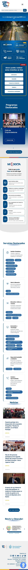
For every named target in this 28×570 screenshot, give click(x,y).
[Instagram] (11, 556)
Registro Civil (10, 260)
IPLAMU (9, 395)
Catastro (14, 87)
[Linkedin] (25, 556)
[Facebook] (13, 556)
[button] (22, 4)
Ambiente (10, 368)
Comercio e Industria (14, 83)
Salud (9, 291)
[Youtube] (18, 556)
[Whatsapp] (20, 556)
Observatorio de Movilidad (13, 336)
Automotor (14, 74)
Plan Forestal (18, 368)
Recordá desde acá (14, 17)
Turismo (16, 317)
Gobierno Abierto (11, 345)
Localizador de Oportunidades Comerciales (14, 392)
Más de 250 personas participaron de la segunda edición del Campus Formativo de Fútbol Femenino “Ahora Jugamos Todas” (13, 458)
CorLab (19, 345)
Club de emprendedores (13, 398)
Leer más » (7, 433)
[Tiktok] (23, 556)
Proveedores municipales (14, 91)
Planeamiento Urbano (12, 265)
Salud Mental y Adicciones (13, 293)
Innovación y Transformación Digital (14, 342)
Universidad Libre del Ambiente (14, 315)
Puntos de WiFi (11, 339)
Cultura (9, 317)
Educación (10, 312)
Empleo (9, 388)
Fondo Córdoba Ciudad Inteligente (12, 349)
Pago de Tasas (11, 271)
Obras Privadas (11, 262)
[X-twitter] (15, 556)
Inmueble (14, 79)
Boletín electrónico (12, 274)
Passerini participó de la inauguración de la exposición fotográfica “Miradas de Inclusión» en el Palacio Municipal (13, 425)
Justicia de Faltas (11, 268)
